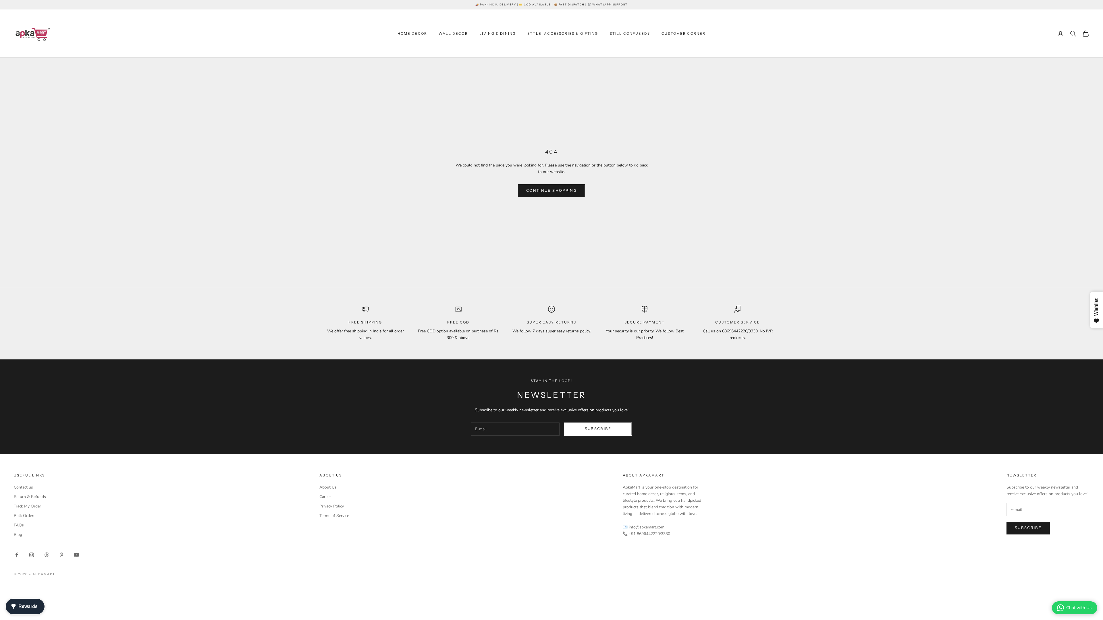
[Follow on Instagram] (31, 555)
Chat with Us (1079, 608)
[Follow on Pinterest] (61, 555)
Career (325, 496)
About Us (328, 487)
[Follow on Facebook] (17, 555)
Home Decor (412, 33)
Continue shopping (551, 190)
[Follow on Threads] (46, 555)
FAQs (19, 525)
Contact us (23, 487)
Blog (18, 534)
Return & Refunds (30, 496)
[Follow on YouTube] (76, 555)
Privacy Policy (331, 506)
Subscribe (598, 428)
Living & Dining (497, 33)
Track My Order (27, 506)
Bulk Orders (24, 515)
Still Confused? (630, 33)
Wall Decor (453, 33)
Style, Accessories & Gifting (562, 33)
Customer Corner (683, 33)
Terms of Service (334, 515)
